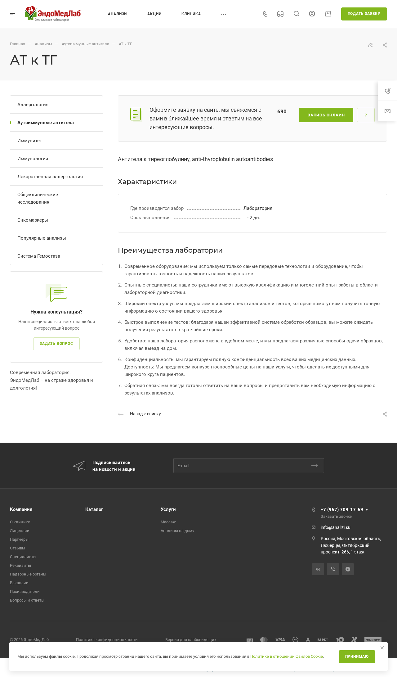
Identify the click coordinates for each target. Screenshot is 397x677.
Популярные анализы (41, 238)
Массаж (168, 522)
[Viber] (333, 569)
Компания (21, 509)
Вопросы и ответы (27, 600)
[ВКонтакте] (318, 569)
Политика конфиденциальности (107, 639)
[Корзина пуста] (328, 13)
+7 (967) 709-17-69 (342, 509)
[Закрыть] (382, 647)
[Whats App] (348, 569)
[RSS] (370, 44)
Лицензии (19, 530)
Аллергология (32, 104)
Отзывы (17, 548)
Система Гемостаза (38, 256)
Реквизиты (20, 565)
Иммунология (32, 158)
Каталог (94, 509)
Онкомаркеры (32, 220)
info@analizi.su (335, 527)
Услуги (168, 509)
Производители (25, 591)
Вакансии (19, 582)
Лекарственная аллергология (50, 176)
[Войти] (312, 14)
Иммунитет (29, 140)
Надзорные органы (28, 574)
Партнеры (19, 539)
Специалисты (23, 556)
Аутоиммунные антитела (45, 122)
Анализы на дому (177, 530)
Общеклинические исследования (37, 198)
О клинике (20, 522)
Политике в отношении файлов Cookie (286, 656)
